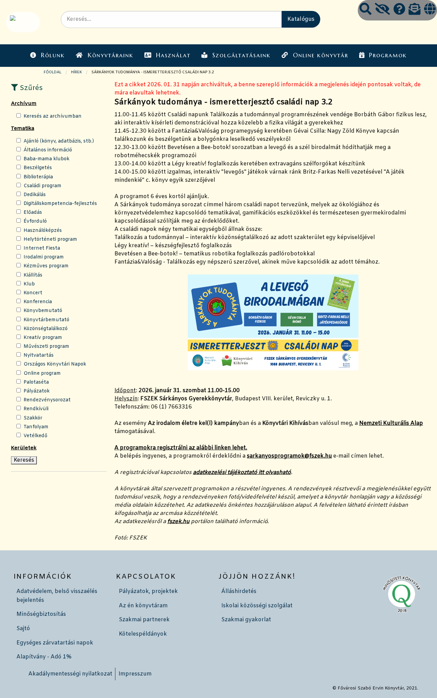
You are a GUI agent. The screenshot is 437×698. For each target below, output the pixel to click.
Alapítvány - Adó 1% (43, 656)
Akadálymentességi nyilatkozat (70, 674)
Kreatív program (43, 338)
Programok (388, 55)
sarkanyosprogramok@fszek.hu (289, 456)
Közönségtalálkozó (46, 329)
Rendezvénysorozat (47, 400)
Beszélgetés (38, 168)
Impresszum (135, 674)
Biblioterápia (38, 177)
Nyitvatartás (39, 355)
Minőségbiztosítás (41, 614)
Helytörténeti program (50, 239)
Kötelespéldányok (143, 634)
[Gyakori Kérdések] (399, 10)
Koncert (33, 293)
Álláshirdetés (238, 591)
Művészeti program (46, 346)
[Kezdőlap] (22, 22)
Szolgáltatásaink (241, 55)
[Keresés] (365, 10)
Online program (42, 373)
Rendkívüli (36, 409)
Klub (29, 284)
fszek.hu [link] (178, 521)
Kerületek (24, 448)
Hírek (76, 72)
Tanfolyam (36, 427)
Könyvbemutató (43, 311)
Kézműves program (46, 266)
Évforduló (35, 221)
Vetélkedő (35, 436)
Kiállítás (33, 275)
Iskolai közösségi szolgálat (257, 605)
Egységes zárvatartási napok (54, 643)
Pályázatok (37, 391)
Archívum (24, 103)
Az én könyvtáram (143, 605)
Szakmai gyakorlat (246, 619)
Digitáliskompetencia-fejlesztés (60, 204)
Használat (173, 55)
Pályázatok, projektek (148, 591)
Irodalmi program (44, 257)
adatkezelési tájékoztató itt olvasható (242, 472)
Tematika (22, 128)
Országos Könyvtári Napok (55, 364)
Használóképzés (43, 230)
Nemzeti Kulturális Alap (391, 423)
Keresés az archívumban (53, 116)
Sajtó (23, 628)
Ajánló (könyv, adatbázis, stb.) (59, 141)
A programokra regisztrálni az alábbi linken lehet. (180, 447)
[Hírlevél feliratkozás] (415, 10)
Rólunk (53, 55)
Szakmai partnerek (144, 619)
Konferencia (38, 302)
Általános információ (48, 150)
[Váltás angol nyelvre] (430, 10)
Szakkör (33, 418)
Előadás (33, 212)
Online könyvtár (320, 55)
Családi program (42, 186)
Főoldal (52, 72)
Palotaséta (36, 382)
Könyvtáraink (110, 55)
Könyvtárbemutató (46, 320)
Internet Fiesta (42, 248)
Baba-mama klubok (46, 159)
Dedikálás (35, 195)
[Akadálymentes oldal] (382, 10)
